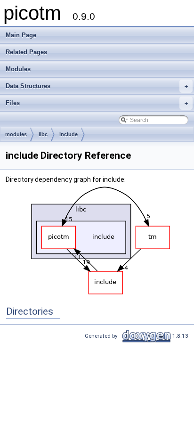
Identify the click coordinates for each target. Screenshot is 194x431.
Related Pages (26, 52)
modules (16, 134)
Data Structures (97, 85)
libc (43, 134)
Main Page (21, 35)
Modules (18, 69)
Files (97, 102)
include (68, 134)
